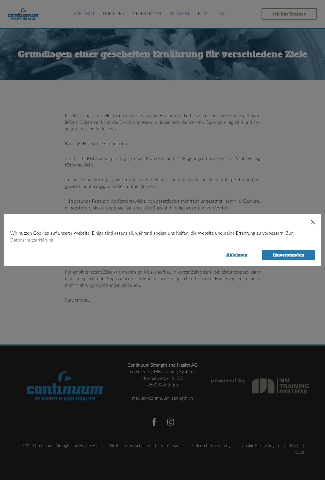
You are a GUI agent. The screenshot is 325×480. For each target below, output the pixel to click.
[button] (310, 222)
